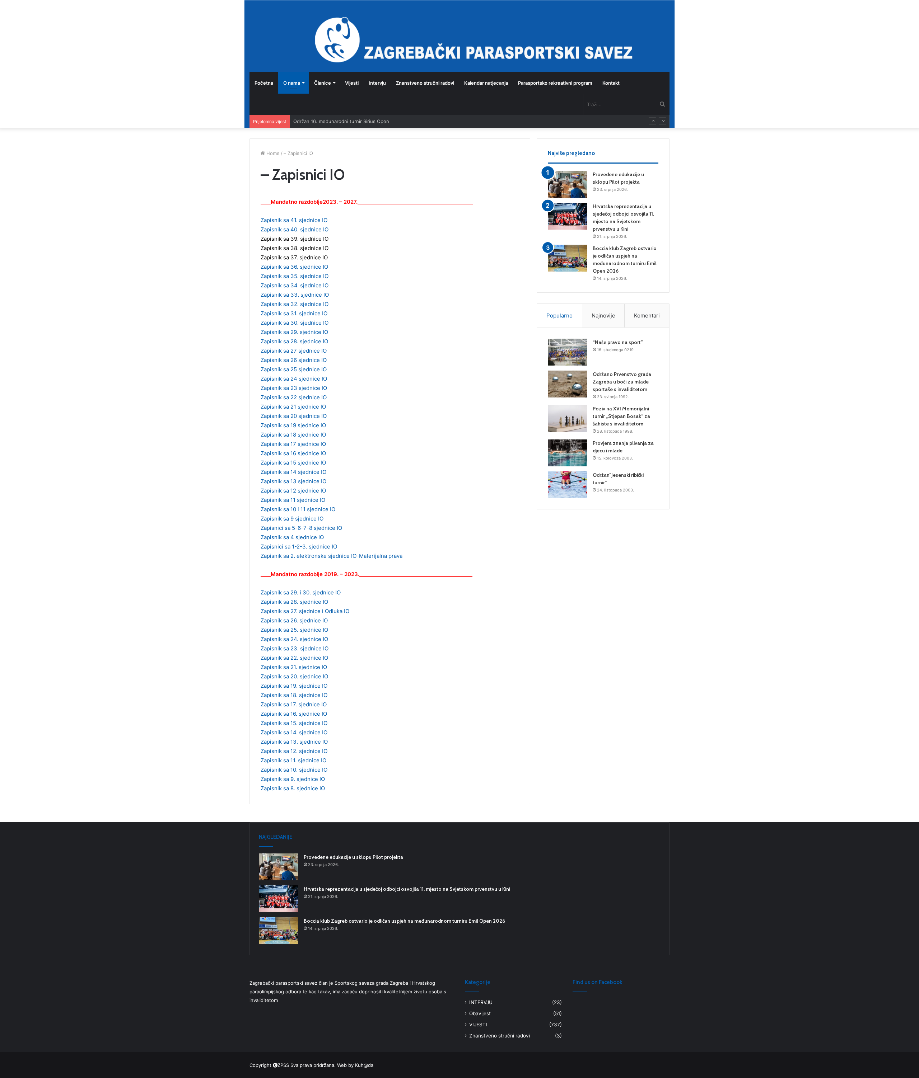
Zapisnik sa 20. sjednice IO (294, 676)
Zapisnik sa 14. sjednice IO (294, 732)
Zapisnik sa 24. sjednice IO (294, 639)
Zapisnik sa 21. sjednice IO (294, 667)
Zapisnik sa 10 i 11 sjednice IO (298, 509)
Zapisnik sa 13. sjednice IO (294, 741)
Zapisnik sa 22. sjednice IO (294, 657)
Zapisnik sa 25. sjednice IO (294, 629)
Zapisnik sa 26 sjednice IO (294, 360)
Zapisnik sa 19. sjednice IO (294, 685)
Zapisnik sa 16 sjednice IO (293, 453)
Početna (264, 83)
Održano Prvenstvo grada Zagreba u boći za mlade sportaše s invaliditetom (622, 381)
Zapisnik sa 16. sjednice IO (294, 713)
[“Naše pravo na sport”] (567, 352)
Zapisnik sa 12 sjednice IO (293, 490)
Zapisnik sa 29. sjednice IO (294, 332)
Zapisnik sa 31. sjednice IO (294, 313)
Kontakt (611, 83)
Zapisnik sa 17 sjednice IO (293, 444)
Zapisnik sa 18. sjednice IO (294, 695)
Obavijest (480, 1013)
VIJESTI (478, 1024)
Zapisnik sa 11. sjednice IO (293, 760)
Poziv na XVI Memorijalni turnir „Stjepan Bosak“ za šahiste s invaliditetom (621, 416)
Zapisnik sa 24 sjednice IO (294, 378)
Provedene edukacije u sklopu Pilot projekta (353, 857)
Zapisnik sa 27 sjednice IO (294, 350)
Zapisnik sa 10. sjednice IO (294, 769)
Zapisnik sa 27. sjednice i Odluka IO (305, 611)
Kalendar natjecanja (486, 83)
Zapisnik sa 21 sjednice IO (293, 406)
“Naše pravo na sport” (618, 342)
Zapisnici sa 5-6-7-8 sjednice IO (301, 527)
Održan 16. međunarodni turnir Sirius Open (341, 121)
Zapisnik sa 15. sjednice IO (294, 723)
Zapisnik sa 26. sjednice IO (294, 620)
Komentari (647, 315)
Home (272, 153)
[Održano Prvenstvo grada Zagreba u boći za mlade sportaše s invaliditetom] (567, 384)
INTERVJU (481, 1002)
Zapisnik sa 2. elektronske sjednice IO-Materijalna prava (331, 555)
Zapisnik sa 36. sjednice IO (294, 266)
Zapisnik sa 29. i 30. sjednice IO (301, 592)
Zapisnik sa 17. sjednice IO (294, 704)
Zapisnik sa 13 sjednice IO (293, 481)
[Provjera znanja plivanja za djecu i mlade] (567, 452)
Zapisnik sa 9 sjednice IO (292, 518)
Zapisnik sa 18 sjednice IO (293, 434)
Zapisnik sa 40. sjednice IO (294, 229)
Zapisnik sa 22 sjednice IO (294, 397)
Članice (322, 83)
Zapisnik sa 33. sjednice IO (295, 294)
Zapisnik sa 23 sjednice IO (294, 388)
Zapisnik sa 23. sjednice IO (294, 648)
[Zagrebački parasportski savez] (267, 36)
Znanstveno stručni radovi (425, 83)
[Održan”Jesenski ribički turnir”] (567, 484)
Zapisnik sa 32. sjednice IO (294, 304)
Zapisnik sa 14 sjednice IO (293, 472)
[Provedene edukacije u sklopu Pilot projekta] (567, 184)
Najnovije (603, 315)
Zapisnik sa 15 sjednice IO (293, 462)
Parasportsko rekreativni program (555, 83)
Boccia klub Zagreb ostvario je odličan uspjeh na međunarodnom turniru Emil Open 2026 (404, 921)
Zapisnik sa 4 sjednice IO (292, 537)
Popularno (559, 315)
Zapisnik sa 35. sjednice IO (294, 276)
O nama (291, 83)
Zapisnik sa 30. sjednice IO (294, 322)
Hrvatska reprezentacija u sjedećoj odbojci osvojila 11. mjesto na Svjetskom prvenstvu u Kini (407, 889)
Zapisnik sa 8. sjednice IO (293, 788)
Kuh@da (364, 1065)
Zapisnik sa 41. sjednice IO (294, 220)
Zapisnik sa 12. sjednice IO (294, 751)
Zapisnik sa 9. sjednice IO (293, 779)
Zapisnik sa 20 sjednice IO (294, 416)
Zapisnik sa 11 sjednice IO (293, 499)
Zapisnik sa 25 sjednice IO (294, 369)
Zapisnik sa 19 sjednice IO (293, 425)
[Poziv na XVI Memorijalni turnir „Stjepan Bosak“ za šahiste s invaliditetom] (567, 418)
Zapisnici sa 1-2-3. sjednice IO (299, 546)
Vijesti (352, 83)
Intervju (377, 83)
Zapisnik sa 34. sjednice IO (294, 285)
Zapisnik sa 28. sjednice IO (294, 341)
